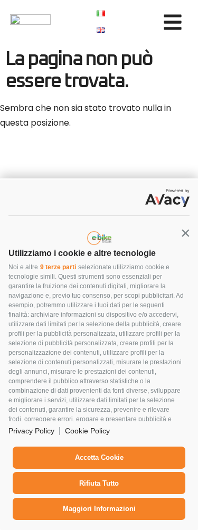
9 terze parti (58, 267)
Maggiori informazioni (99, 509)
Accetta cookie (99, 457)
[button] (185, 233)
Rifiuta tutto (99, 483)
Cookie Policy (87, 431)
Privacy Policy (31, 431)
